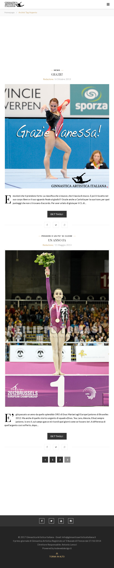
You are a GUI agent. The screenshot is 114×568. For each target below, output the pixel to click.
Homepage (9, 12)
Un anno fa (57, 240)
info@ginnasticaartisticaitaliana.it (79, 537)
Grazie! (57, 74)
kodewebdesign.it (63, 548)
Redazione (48, 79)
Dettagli (57, 214)
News (57, 70)
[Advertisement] (57, 43)
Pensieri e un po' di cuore (57, 236)
